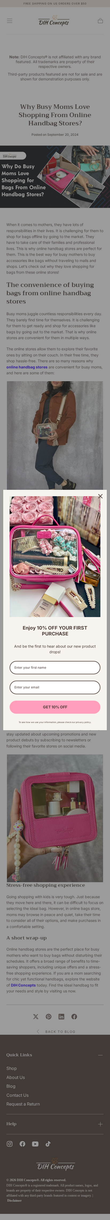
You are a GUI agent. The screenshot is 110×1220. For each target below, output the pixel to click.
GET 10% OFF (55, 707)
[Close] (100, 496)
